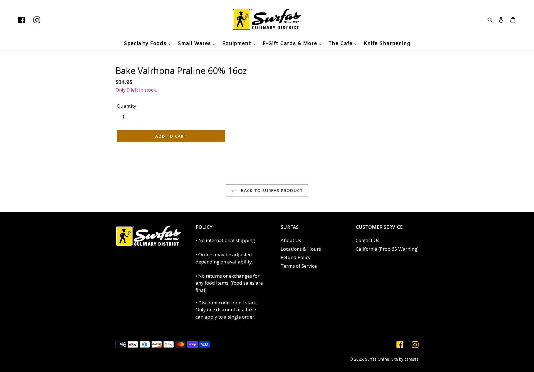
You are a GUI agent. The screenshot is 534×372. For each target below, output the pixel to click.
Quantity (126, 106)
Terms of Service (299, 266)
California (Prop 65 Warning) (387, 249)
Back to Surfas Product (271, 190)
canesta (411, 359)
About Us (291, 240)
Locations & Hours (301, 249)
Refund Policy (296, 257)
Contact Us (367, 240)
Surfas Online (377, 359)
